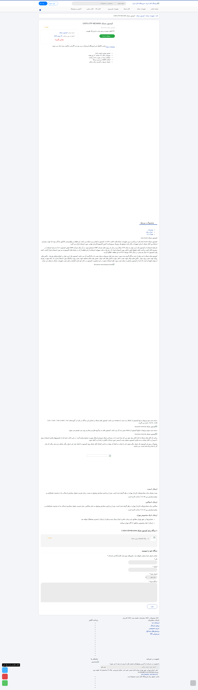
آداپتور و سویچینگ (76, 9)
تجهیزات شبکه (141, 9)
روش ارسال (155, 626)
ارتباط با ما (155, 623)
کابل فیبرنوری (154, 17)
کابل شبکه (127, 9)
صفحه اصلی (154, 9)
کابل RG (98, 9)
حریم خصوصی (154, 628)
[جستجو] (73, 3)
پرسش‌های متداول (152, 631)
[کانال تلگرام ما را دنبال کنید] (5, 670)
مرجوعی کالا (154, 634)
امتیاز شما (153, 574)
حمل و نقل (149, 232)
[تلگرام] (93, 681)
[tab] (97, 230)
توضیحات (150, 230)
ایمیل (155, 566)
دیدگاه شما (153, 581)
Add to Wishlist (110, 47)
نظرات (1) (150, 234)
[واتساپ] (93, 676)
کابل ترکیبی (90, 9)
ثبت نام (103, 667)
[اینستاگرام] (93, 683)
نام (155, 559)
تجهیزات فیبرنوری (112, 9)
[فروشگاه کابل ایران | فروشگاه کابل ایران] (145, 3)
